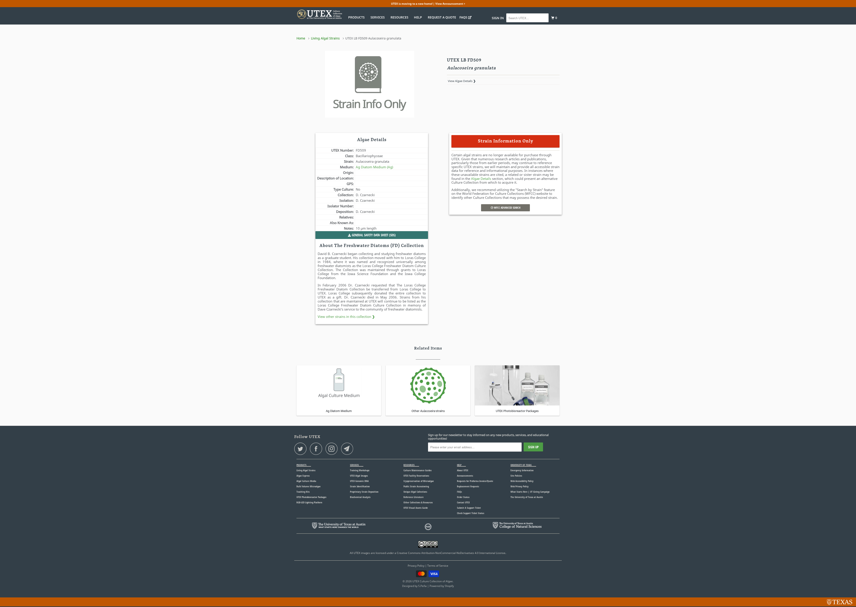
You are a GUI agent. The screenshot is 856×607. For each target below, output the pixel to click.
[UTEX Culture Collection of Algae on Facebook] (317, 448)
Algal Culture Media (306, 481)
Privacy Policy (416, 566)
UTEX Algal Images (359, 475)
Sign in (498, 18)
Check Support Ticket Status (470, 513)
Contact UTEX (463, 502)
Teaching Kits (303, 491)
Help (419, 17)
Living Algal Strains (305, 470)
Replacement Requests (468, 486)
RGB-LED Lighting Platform (309, 502)
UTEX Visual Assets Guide (415, 507)
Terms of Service (437, 566)
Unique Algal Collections (415, 491)
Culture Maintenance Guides (417, 470)
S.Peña (422, 586)
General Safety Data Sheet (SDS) (373, 235)
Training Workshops (359, 470)
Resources (400, 17)
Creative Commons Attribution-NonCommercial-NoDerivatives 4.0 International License (451, 553)
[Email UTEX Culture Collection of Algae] (348, 448)
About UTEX (462, 470)
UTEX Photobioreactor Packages (311, 497)
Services (378, 17)
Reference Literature (413, 497)
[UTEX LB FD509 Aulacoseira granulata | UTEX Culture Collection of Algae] (369, 84)
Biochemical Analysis (360, 497)
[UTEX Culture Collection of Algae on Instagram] (332, 448)
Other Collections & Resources (418, 502)
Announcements (465, 475)
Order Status (463, 497)
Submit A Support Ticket (469, 507)
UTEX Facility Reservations (416, 475)
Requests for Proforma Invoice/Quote (475, 481)
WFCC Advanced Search (507, 208)
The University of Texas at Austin (526, 497)
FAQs (463, 17)
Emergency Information (522, 470)
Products (357, 17)
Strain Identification (360, 486)
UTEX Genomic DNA (359, 481)
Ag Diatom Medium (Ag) (374, 167)
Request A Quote (442, 17)
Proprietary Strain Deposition (364, 491)
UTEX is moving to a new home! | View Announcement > (428, 4)
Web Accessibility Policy (521, 481)
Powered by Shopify (442, 586)
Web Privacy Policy (519, 486)
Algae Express (303, 475)
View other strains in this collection (346, 316)
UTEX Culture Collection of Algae (432, 581)
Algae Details (481, 178)
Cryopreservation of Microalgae (418, 481)
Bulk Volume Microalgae (308, 486)
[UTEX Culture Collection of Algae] (319, 14)
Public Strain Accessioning (416, 486)
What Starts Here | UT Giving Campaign (530, 491)
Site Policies (516, 475)
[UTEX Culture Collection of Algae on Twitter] (301, 448)
